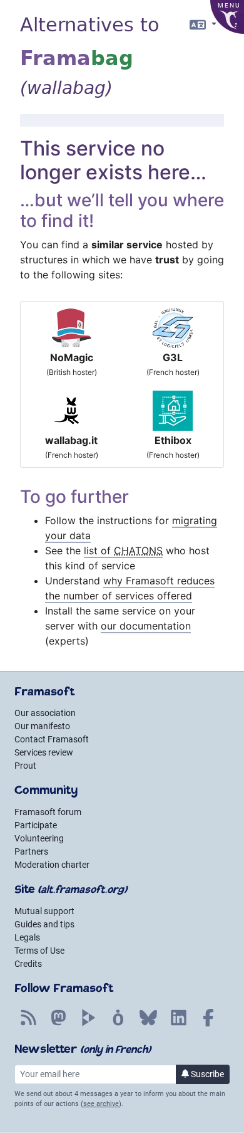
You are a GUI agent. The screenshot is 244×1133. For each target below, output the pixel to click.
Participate (35, 825)
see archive (101, 1104)
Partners (31, 851)
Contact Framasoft (51, 739)
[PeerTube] (88, 1025)
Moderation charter (51, 865)
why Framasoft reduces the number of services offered (130, 588)
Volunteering (39, 838)
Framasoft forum (47, 812)
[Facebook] (208, 1025)
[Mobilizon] (118, 1025)
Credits (28, 964)
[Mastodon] (58, 1025)
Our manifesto (42, 726)
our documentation (146, 625)
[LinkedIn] (178, 1025)
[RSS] (28, 1025)
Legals (27, 937)
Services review (43, 752)
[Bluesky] (148, 1025)
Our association (45, 713)
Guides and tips (44, 924)
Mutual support (44, 911)
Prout (25, 766)
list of (123, 550)
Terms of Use (39, 951)
